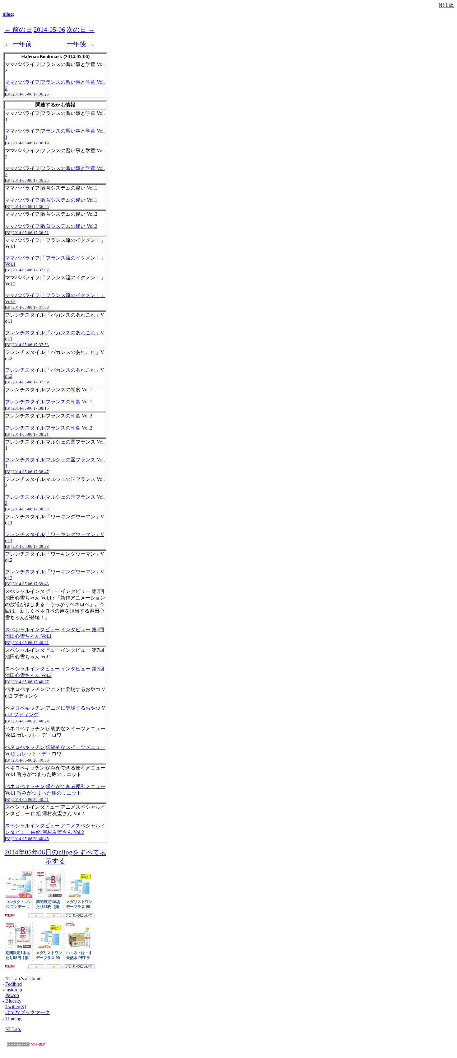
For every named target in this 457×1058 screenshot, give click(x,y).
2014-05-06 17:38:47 (30, 471)
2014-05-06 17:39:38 (30, 546)
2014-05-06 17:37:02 (30, 270)
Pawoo (12, 995)
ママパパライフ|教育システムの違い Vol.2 (51, 226)
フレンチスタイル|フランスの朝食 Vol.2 (48, 427)
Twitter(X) (15, 1006)
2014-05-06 (49, 29)
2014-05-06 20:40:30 (30, 760)
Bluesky (13, 1001)
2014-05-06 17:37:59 (30, 382)
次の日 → (81, 29)
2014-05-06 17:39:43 (30, 583)
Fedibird (13, 984)
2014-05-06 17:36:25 (30, 94)
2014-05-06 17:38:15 (30, 408)
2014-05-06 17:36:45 (30, 206)
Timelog (13, 1018)
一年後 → (80, 43)
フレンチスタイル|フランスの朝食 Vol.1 (48, 401)
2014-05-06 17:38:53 (30, 509)
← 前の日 (18, 29)
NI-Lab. (447, 5)
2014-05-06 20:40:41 (30, 799)
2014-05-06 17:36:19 (30, 143)
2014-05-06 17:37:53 (30, 344)
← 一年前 (18, 43)
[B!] (8, 94)
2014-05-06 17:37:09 (30, 307)
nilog (7, 14)
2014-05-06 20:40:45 (30, 838)
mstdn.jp (13, 989)
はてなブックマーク (27, 1012)
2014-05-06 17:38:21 (30, 434)
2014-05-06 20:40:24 (30, 721)
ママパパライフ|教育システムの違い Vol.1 (51, 200)
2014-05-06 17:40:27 (30, 681)
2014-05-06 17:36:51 (30, 232)
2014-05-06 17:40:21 (30, 642)
